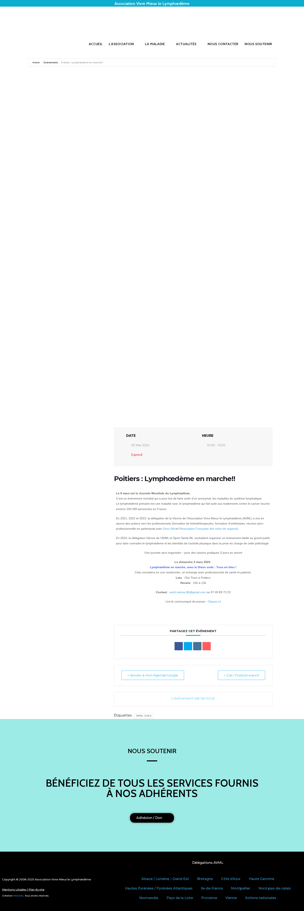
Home (36, 62)
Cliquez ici (214, 601)
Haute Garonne (261, 879)
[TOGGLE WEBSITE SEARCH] (284, 44)
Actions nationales (260, 898)
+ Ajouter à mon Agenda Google (152, 675)
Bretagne (205, 879)
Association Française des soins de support (208, 528)
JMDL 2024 (144, 715)
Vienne (231, 898)
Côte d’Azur (231, 879)
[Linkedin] (197, 646)
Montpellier (240, 888)
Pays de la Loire (179, 898)
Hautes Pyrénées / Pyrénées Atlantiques (159, 888)
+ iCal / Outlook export (241, 675)
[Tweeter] (188, 646)
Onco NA (169, 528)
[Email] (206, 646)
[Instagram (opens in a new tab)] (288, 19)
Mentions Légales (14, 889)
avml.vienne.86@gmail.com (188, 592)
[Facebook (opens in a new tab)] (282, 19)
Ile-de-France (212, 888)
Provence (209, 898)
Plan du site (36, 889)
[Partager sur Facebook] (179, 646)
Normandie (148, 898)
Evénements (51, 62)
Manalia (18, 895)
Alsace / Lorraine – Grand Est (165, 879)
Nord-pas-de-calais (275, 888)
